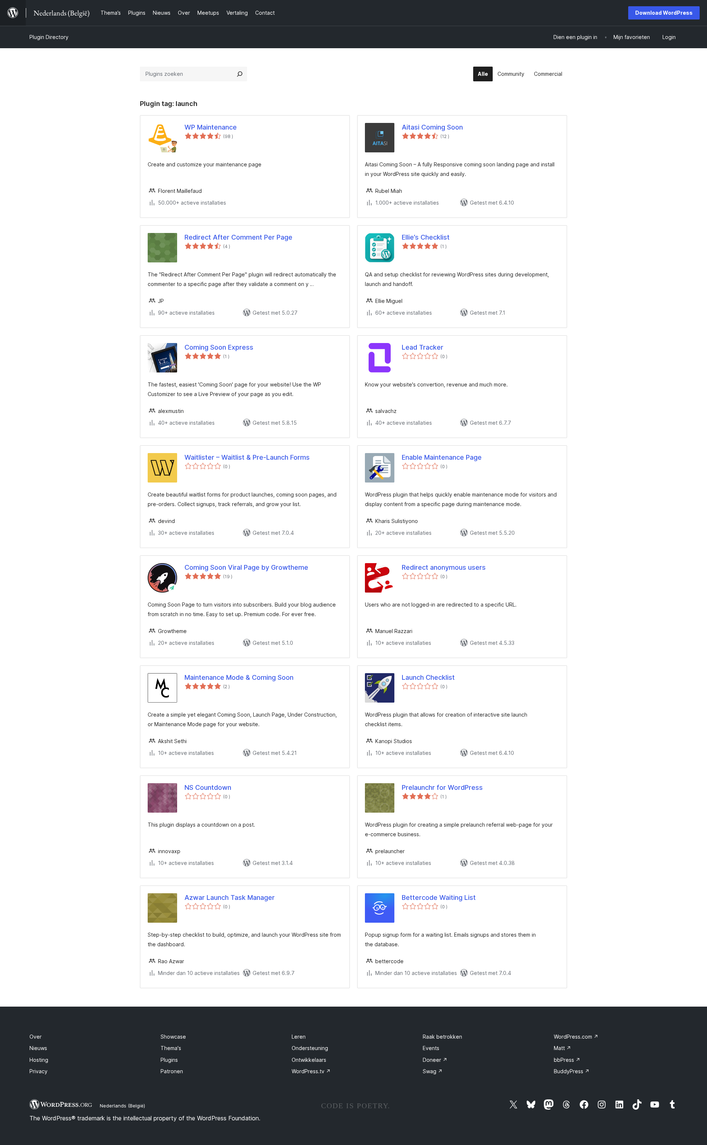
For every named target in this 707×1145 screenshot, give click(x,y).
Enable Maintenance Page (442, 457)
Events (431, 1048)
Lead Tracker (422, 347)
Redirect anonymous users (444, 567)
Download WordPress (664, 13)
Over (35, 1036)
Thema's (171, 1048)
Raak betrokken (442, 1036)
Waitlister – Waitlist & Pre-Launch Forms (247, 457)
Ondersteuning (310, 1048)
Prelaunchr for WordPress (442, 787)
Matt (562, 1048)
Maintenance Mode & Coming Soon (238, 677)
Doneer (435, 1060)
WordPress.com (576, 1036)
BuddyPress (572, 1071)
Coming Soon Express (218, 347)
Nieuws (38, 1048)
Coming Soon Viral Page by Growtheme (246, 567)
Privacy (38, 1071)
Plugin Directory (48, 37)
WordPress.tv (311, 1071)
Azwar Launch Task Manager (229, 897)
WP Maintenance (210, 127)
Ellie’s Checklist (426, 237)
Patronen (172, 1071)
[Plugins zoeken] (239, 74)
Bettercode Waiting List (439, 897)
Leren (299, 1036)
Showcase (173, 1036)
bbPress (567, 1060)
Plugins (169, 1060)
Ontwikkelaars (309, 1060)
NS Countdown (207, 787)
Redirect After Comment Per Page (238, 237)
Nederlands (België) (122, 1106)
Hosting (38, 1060)
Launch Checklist (428, 677)
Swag (433, 1071)
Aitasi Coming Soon (432, 127)
